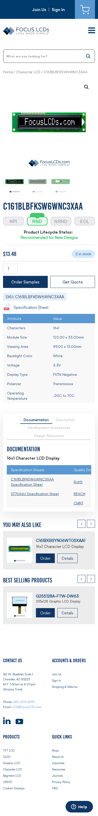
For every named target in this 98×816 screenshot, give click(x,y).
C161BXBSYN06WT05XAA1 (60, 540)
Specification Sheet (31, 307)
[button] (86, 87)
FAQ (55, 788)
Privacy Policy (61, 782)
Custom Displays (14, 788)
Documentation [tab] (36, 420)
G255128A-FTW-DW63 (57, 596)
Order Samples (25, 281)
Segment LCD (12, 775)
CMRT (78, 503)
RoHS (78, 482)
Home (8, 71)
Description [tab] (65, 420)
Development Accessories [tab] (49, 427)
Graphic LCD (11, 763)
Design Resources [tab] (49, 435)
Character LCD (28, 71)
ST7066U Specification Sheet (35, 494)
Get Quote (73, 281)
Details (67, 558)
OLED (6, 757)
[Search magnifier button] (88, 56)
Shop (55, 750)
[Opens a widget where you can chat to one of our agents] (79, 807)
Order (45, 558)
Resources (58, 769)
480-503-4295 (23, 702)
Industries (58, 763)
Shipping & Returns (64, 687)
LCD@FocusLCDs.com (27, 707)
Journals (57, 775)
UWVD (7, 782)
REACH (79, 494)
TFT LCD (9, 750)
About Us (58, 757)
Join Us (39, 9)
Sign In (58, 9)
